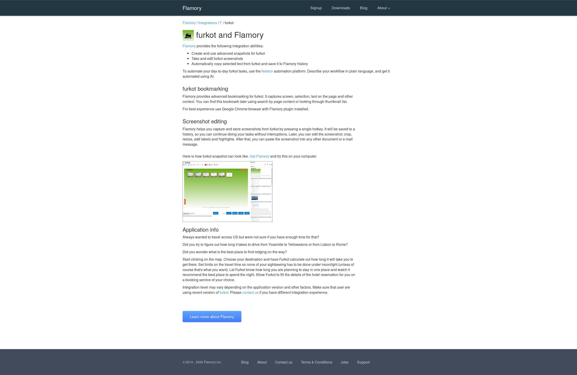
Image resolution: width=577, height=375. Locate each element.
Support (363, 362)
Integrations (207, 22)
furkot (224, 292)
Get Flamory (259, 156)
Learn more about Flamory (212, 316)
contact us (250, 292)
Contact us (283, 362)
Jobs (344, 362)
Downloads (341, 7)
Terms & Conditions (316, 362)
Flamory (192, 7)
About (382, 7)
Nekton (267, 71)
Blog (363, 7)
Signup (316, 7)
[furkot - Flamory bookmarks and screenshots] (270, 191)
